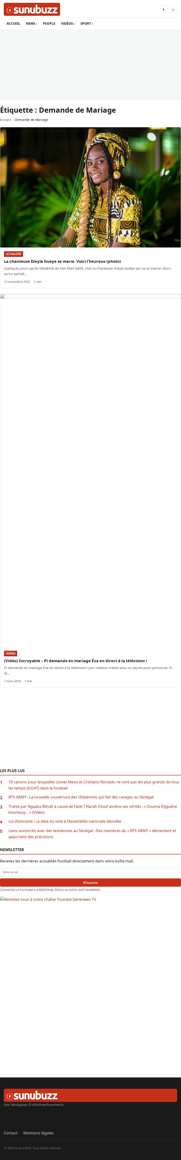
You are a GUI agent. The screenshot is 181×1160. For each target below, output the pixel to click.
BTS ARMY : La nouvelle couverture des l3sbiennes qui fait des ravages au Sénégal (81, 797)
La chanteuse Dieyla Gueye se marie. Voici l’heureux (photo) (62, 261)
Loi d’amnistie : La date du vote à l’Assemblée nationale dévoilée (64, 821)
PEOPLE (49, 23)
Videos (10, 653)
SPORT (86, 23)
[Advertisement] (90, 65)
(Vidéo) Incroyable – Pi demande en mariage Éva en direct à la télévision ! (75, 660)
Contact (11, 1133)
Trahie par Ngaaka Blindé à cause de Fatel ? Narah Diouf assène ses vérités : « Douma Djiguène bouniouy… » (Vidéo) (92, 809)
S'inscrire (90, 883)
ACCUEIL (13, 23)
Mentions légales (38, 1133)
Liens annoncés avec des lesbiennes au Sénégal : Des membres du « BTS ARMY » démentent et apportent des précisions (92, 833)
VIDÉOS (67, 23)
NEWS (30, 23)
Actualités (13, 254)
